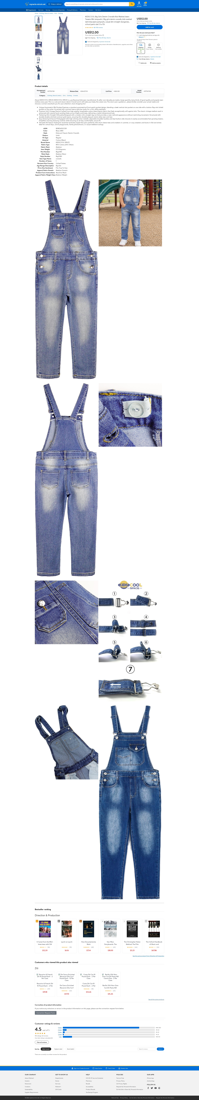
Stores (57, 1081)
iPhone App (150, 1078)
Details (152, 59)
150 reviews (99, 27)
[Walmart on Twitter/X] (152, 1088)
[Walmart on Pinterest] (159, 1088)
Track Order (111, 1068)
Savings (48, 10)
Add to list (143, 63)
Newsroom (28, 1084)
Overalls (75, 95)
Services (40, 10)
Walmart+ (58, 1087)
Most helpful (70, 1049)
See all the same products (156, 999)
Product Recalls (90, 1089)
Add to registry (156, 63)
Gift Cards (58, 1089)
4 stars (60, 1030)
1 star (60, 1037)
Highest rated (58, 1049)
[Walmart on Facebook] (148, 1088)
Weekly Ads (124, 1068)
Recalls (88, 1084)
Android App (150, 1081)
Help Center (98, 1068)
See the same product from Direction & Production (148, 956)
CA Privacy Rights (121, 1084)
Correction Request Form (45, 1013)
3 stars (60, 1032)
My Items (98, 10)
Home (36, 13)
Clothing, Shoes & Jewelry (46, 13)
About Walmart (29, 1078)
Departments (32, 10)
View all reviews (42, 1042)
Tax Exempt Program (92, 1092)
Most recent (45, 1049)
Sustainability (29, 1089)
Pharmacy (83, 10)
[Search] (132, 4)
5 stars (60, 1027)
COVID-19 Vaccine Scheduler (94, 1078)
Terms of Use (120, 1078)
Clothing (60, 13)
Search (160, 1049)
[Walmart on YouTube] (155, 1088)
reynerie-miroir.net (104, 42)
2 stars (60, 1034)
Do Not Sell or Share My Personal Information (129, 1089)
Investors (27, 1087)
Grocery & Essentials (59, 10)
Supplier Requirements (31, 1092)
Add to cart (150, 27)
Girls (55, 13)
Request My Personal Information (126, 1087)
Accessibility (89, 1087)
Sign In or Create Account (81, 1068)
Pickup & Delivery (72, 10)
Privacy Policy (120, 1081)
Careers (90, 10)
